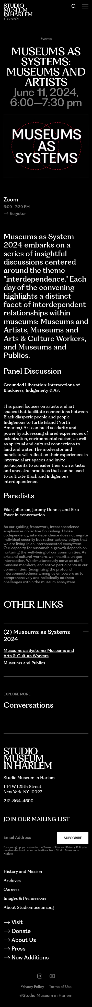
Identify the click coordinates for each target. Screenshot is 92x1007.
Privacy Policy (32, 986)
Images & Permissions (25, 898)
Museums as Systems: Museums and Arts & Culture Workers (39, 653)
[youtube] (52, 976)
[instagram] (39, 976)
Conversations (28, 704)
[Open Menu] (85, 6)
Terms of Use (60, 986)
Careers (11, 889)
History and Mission (23, 871)
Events (46, 38)
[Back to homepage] (18, 10)
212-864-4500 (18, 800)
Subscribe (73, 838)
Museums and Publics (24, 662)
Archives (12, 880)
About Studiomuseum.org (29, 907)
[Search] (73, 6)
